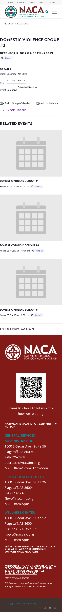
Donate (20, 2)
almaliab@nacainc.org (21, 573)
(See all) (8, 57)
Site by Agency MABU (32, 603)
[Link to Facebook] (40, 607)
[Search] (45, 11)
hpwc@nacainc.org (19, 534)
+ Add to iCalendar (49, 103)
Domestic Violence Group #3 (19, 245)
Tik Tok (52, 2)
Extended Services (27, 87)
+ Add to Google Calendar (16, 103)
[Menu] (52, 11)
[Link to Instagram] (44, 607)
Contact (31, 2)
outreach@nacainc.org (22, 462)
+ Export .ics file (14, 109)
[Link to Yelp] (54, 607)
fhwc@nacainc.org (19, 498)
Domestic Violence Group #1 (19, 181)
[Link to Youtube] (49, 607)
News (10, 2)
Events (42, 2)
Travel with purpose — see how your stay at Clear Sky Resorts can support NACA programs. (30, 549)
